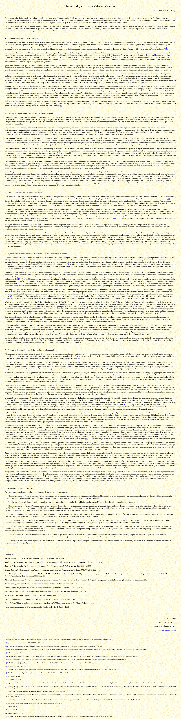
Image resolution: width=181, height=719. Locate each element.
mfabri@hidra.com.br (167, 630)
